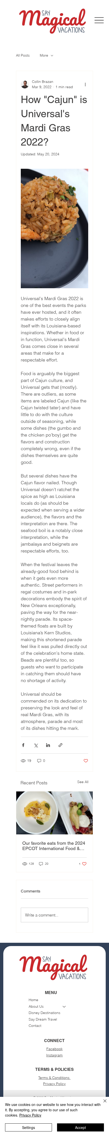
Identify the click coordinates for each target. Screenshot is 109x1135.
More (44, 55)
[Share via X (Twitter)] (35, 745)
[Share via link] (60, 745)
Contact (35, 1025)
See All (82, 782)
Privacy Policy (54, 1083)
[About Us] (64, 1006)
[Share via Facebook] (23, 745)
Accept (80, 1127)
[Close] (102, 1104)
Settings (28, 1127)
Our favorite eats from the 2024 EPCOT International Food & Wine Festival (53, 845)
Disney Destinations (44, 1012)
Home (33, 1000)
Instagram (54, 1055)
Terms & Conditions (54, 1077)
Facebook (54, 1049)
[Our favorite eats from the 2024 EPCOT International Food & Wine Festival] (54, 812)
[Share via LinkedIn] (48, 745)
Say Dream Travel (43, 1019)
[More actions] (85, 84)
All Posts (23, 55)
